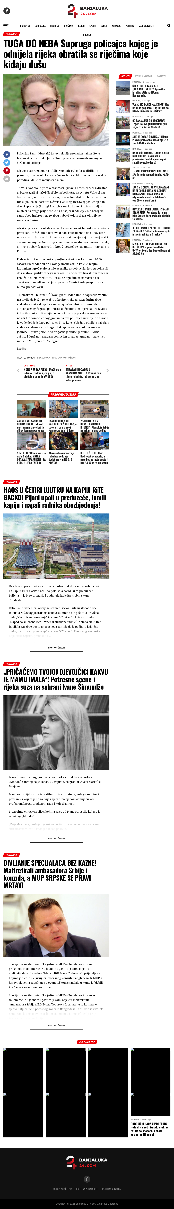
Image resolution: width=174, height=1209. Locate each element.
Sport (92, 25)
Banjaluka (40, 25)
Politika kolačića (111, 1189)
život (73, 358)
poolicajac (60, 358)
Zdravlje (116, 25)
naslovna (44, 358)
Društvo (68, 25)
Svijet (104, 25)
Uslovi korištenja (62, 1189)
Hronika (54, 25)
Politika (130, 25)
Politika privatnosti (87, 1189)
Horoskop (87, 34)
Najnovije (25, 25)
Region (81, 25)
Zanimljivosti (146, 25)
